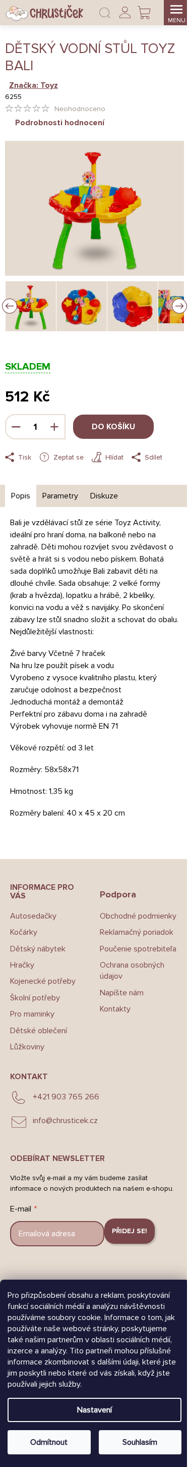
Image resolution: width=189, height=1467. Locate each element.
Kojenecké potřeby (43, 981)
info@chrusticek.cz (65, 1121)
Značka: (33, 85)
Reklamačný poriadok (136, 932)
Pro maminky (32, 1014)
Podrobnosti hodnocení (59, 123)
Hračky (22, 965)
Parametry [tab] (60, 496)
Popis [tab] (20, 496)
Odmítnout (49, 1442)
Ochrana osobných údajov (132, 970)
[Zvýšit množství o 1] (54, 426)
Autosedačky (33, 916)
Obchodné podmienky (138, 916)
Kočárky (23, 932)
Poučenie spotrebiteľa (138, 949)
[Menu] (176, 12)
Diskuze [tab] (104, 496)
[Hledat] (104, 12)
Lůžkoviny (27, 1047)
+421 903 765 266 (66, 1097)
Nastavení (94, 1410)
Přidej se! (129, 1231)
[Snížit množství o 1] (16, 426)
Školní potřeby (35, 998)
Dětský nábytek (38, 949)
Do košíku (113, 427)
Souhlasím (139, 1442)
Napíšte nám (122, 993)
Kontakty (115, 1009)
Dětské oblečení (38, 1031)
